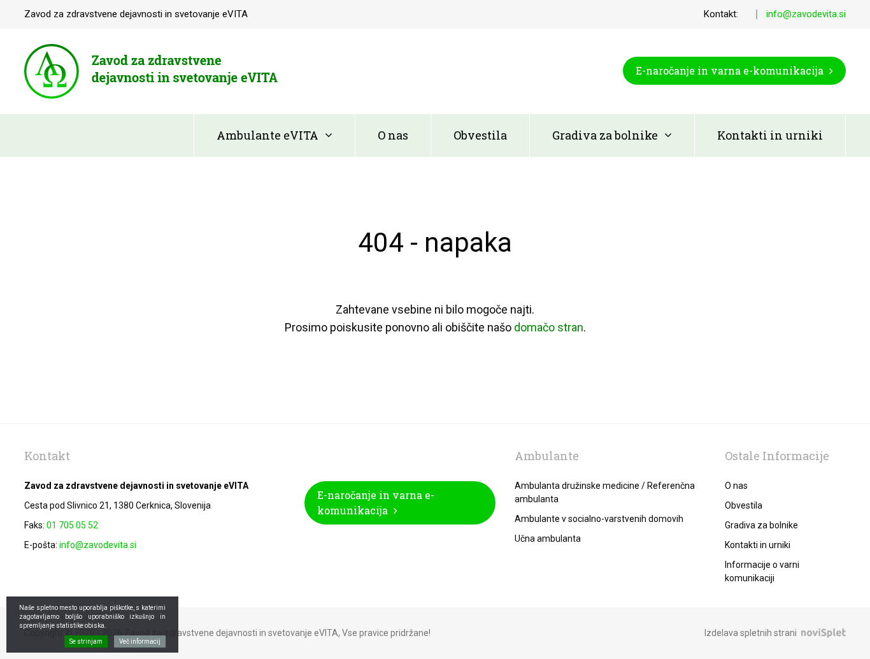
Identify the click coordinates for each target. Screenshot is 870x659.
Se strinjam (86, 641)
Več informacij (139, 641)
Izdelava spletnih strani (750, 633)
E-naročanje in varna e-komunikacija (731, 70)
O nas (393, 135)
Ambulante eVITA (267, 135)
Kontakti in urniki (770, 135)
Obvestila (480, 135)
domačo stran (548, 327)
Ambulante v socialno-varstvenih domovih (599, 519)
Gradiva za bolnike (605, 135)
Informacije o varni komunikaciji (762, 571)
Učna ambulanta (548, 538)
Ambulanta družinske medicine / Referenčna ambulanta (605, 492)
